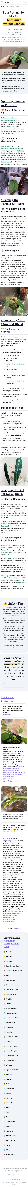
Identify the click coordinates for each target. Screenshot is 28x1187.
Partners (7, 1182)
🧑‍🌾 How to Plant (9, 1027)
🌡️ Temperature (9, 1121)
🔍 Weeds (7, 1126)
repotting (9, 558)
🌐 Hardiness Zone (10, 1013)
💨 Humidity (8, 1032)
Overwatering (5, 146)
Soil (7, 6)
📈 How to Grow (9, 1022)
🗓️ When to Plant (9, 1136)
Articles (3, 6)
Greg (11, 701)
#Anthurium (7, 697)
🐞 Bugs (6, 975)
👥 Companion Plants (11, 989)
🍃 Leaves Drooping (10, 1046)
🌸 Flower (7, 1004)
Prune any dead (6, 576)
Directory (14, 1184)
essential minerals (11, 275)
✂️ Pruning (7, 1093)
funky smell (5, 526)
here (14, 43)
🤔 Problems (8, 1084)
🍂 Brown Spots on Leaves (13, 971)
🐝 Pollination (8, 1079)
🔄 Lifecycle (8, 1065)
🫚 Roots (7, 1107)
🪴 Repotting (8, 1098)
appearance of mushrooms (10, 129)
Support (2, 1182)
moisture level (6, 524)
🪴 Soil (6, 1117)
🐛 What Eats (8, 1131)
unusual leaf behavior (19, 515)
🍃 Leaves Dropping (10, 1051)
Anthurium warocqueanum (10, 148)
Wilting (23, 513)
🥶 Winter (7, 1150)
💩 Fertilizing (8, 999)
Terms (17, 1182)
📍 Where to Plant (10, 1140)
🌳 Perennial (8, 1074)
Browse (14, 928)
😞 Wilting (7, 1145)
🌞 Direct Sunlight (10, 994)
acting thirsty (17, 421)
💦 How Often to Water (11, 1018)
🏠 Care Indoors (9, 980)
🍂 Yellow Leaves (9, 1154)
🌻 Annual (7, 952)
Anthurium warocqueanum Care (11, 943)
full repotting (6, 552)
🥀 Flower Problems (10, 1008)
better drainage (11, 427)
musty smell (11, 127)
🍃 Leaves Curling (10, 1041)
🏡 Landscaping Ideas (11, 1037)
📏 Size (6, 1112)
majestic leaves (21, 582)
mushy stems (10, 153)
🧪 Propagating (9, 1088)
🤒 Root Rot (8, 1103)
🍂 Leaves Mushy (10, 1060)
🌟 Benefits (8, 956)
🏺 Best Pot (8, 961)
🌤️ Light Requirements (11, 1070)
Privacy (13, 1182)
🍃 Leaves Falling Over (11, 1055)
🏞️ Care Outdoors (10, 985)
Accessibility (23, 1182)
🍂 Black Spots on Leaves (12, 966)
